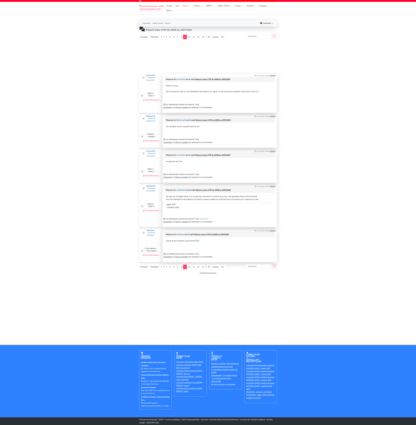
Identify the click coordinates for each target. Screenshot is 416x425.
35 (209, 37)
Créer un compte (181, 107)
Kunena (213, 273)
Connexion (167, 107)
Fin (222, 37)
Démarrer (144, 37)
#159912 (273, 231)
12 (198, 37)
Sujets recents (157, 23)
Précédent (154, 37)
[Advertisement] (208, 57)
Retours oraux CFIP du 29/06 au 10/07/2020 (212, 79)
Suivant (216, 37)
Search (168, 23)
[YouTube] (140, 1)
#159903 (273, 151)
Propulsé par (205, 273)
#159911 (273, 186)
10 (189, 37)
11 (194, 37)
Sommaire (147, 23)
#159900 (273, 116)
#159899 (273, 75)
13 (203, 37)
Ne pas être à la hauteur (148, 387)
